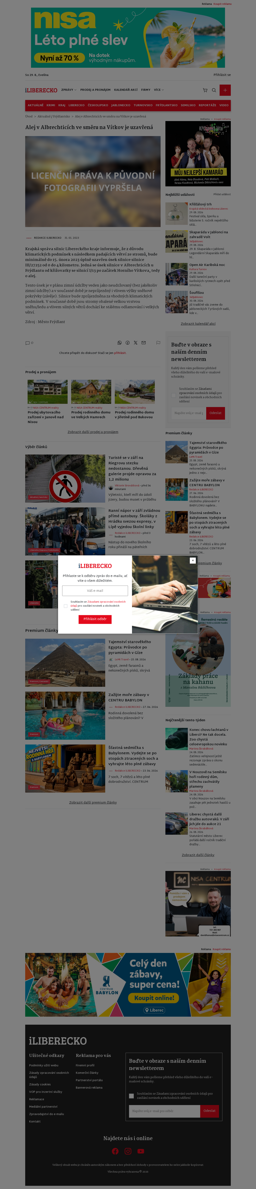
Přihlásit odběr (95, 619)
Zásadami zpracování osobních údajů (98, 604)
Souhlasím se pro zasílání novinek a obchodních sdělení (98, 606)
